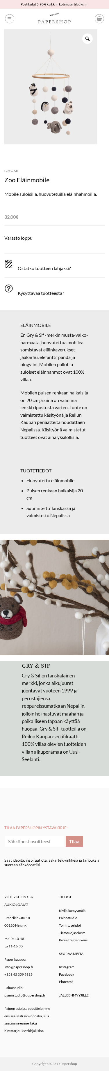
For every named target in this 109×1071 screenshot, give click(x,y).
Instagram (66, 967)
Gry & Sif (11, 171)
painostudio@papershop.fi (24, 995)
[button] (9, 18)
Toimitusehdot (70, 925)
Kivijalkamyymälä (72, 910)
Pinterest (66, 981)
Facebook (66, 974)
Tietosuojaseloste (72, 933)
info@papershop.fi (18, 967)
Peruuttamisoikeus (73, 940)
